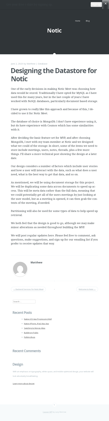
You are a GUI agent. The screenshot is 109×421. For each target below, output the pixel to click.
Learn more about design (23, 383)
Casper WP (47, 412)
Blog (88, 21)
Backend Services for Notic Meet (28, 289)
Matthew (31, 63)
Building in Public (31, 332)
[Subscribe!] (54, 405)
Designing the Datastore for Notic (54, 74)
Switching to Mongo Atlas (34, 328)
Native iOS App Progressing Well (38, 319)
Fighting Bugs (29, 337)
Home (77, 21)
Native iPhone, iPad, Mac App (36, 323)
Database (42, 63)
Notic (54, 30)
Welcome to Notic (87, 289)
